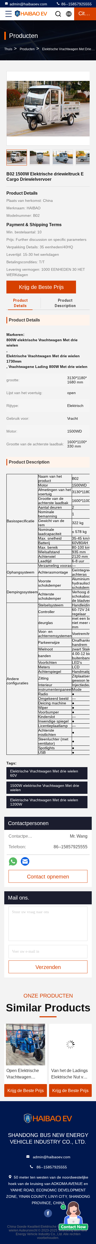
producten (27, 49)
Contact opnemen (48, 877)
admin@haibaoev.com (28, 4)
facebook (48, 1213)
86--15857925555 (76, 4)
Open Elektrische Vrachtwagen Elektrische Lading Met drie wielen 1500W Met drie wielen (24, 1074)
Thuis (8, 49)
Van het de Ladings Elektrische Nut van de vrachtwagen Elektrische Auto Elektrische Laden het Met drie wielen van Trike (69, 1074)
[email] (25, 861)
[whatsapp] (12, 861)
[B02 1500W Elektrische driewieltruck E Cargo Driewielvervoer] (48, 108)
